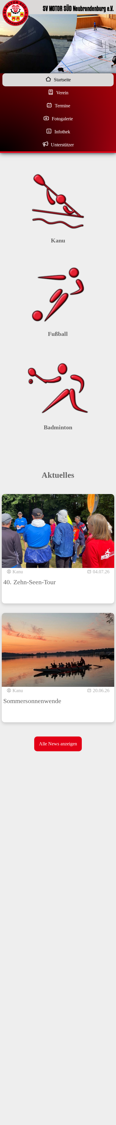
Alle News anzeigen (58, 743)
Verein (61, 92)
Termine (62, 105)
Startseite (62, 79)
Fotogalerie (62, 118)
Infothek (61, 131)
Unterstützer (62, 144)
